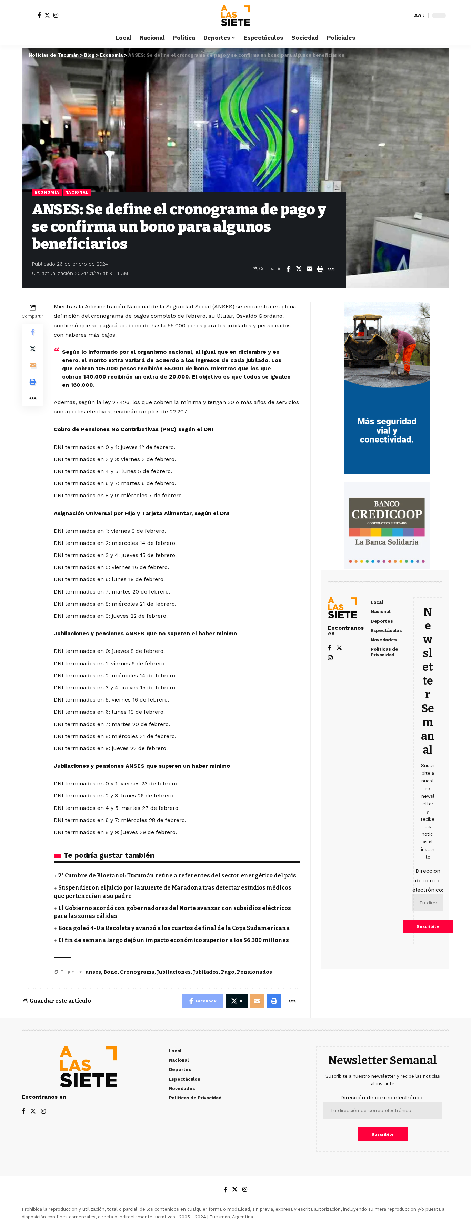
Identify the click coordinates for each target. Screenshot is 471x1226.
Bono (110, 972)
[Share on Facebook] (288, 268)
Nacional (77, 192)
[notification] (395, 15)
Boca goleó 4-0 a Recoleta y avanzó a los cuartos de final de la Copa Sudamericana (174, 928)
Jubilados (206, 972)
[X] (47, 15)
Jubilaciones (174, 972)
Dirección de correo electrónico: (427, 880)
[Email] (309, 268)
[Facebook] (39, 15)
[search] (405, 15)
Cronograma (137, 972)
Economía (46, 192)
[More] (330, 268)
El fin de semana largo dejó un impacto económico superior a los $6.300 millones (173, 940)
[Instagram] (56, 15)
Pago (227, 972)
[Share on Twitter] (298, 268)
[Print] (320, 268)
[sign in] (27, 15)
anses (93, 972)
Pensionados (254, 972)
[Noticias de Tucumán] (235, 15)
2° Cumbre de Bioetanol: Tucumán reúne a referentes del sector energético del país (177, 875)
